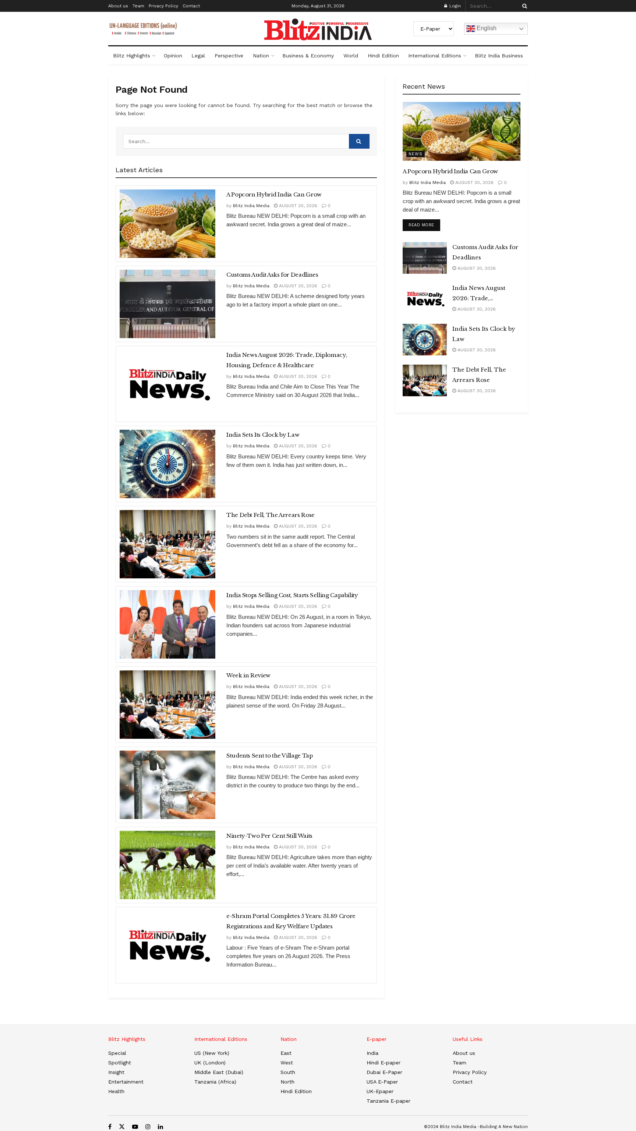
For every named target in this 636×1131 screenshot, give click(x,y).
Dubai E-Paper (384, 1072)
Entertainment (126, 1082)
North (287, 1082)
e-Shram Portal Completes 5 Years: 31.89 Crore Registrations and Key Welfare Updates (291, 921)
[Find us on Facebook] (110, 1127)
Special (117, 1053)
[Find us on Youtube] (135, 1127)
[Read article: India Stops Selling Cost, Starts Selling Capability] (167, 624)
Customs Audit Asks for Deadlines (272, 274)
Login (454, 5)
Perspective (229, 55)
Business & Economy (308, 55)
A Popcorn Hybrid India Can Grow (274, 194)
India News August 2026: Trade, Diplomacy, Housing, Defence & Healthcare (286, 360)
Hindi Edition (383, 55)
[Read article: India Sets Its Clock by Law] (167, 464)
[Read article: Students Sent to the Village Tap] (167, 785)
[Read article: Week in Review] (167, 704)
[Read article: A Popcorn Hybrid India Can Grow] (167, 223)
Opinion (173, 55)
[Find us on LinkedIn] (160, 1127)
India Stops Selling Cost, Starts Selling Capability (292, 595)
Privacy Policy (163, 5)
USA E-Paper (382, 1082)
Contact (191, 5)
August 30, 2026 (297, 205)
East (286, 1053)
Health (116, 1091)
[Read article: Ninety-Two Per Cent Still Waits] (167, 865)
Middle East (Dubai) (218, 1072)
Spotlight (119, 1063)
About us (118, 5)
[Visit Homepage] (318, 29)
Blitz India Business (499, 55)
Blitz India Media (251, 205)
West (286, 1063)
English (486, 28)
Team (138, 5)
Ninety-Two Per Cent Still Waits (269, 835)
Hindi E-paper (383, 1063)
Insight (116, 1072)
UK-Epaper (380, 1091)
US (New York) (211, 1053)
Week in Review (248, 675)
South (287, 1072)
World (350, 55)
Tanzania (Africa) (215, 1082)
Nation (261, 55)
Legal (198, 55)
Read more (424, 224)
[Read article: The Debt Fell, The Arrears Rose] (167, 544)
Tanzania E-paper (388, 1101)
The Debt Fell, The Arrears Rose (270, 514)
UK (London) (210, 1063)
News (416, 154)
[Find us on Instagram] (148, 1127)
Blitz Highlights (131, 55)
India (372, 1053)
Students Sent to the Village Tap (269, 755)
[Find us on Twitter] (122, 1127)
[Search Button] (523, 6)
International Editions (434, 55)
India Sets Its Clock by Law (262, 434)
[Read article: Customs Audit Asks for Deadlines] (167, 304)
